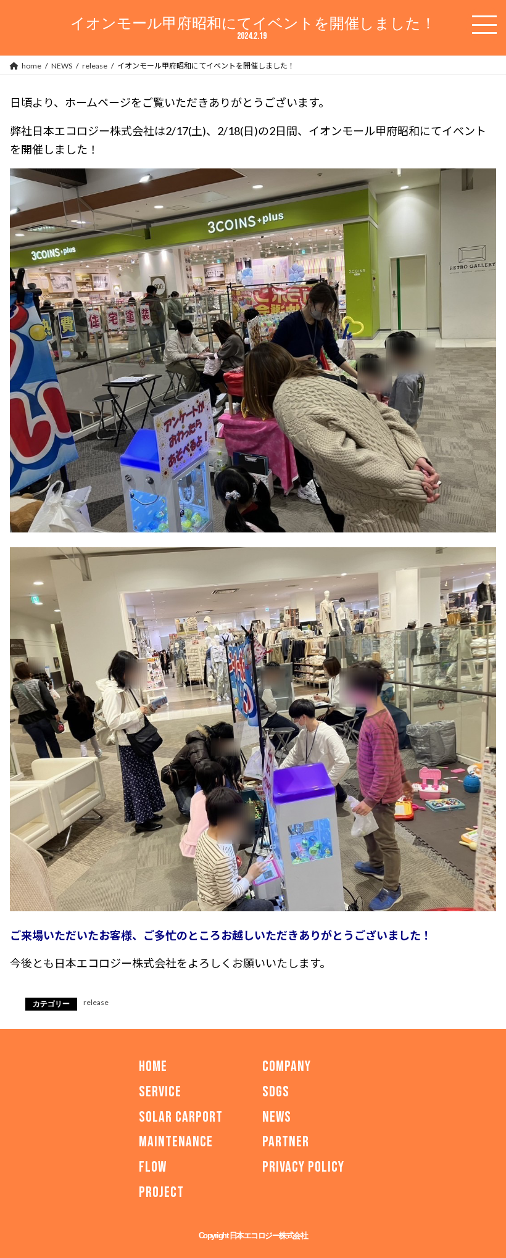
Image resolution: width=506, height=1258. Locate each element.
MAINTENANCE (176, 1142)
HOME (153, 1066)
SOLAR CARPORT (181, 1116)
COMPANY (286, 1066)
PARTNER (285, 1142)
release (96, 1002)
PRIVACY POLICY (303, 1167)
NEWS (276, 1116)
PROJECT (161, 1192)
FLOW (153, 1167)
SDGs (275, 1092)
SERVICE (160, 1092)
